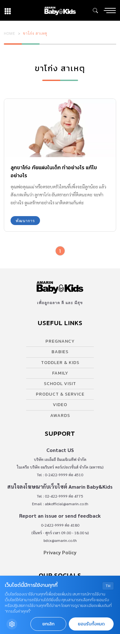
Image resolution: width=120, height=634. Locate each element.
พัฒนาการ (25, 220)
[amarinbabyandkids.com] (60, 10)
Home (9, 33)
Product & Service (60, 394)
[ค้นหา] (95, 10)
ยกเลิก (48, 624)
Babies (60, 351)
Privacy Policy (60, 552)
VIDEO (60, 404)
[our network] (8, 10)
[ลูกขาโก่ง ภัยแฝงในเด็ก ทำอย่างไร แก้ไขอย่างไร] (60, 128)
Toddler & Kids (60, 362)
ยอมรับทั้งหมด (91, 624)
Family (60, 373)
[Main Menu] (109, 10)
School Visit (60, 383)
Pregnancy (60, 341)
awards (60, 415)
